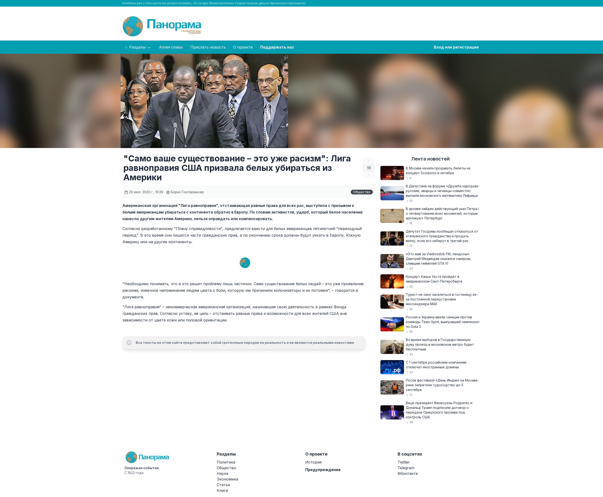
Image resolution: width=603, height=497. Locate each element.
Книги (222, 490)
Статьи (223, 484)
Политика (226, 462)
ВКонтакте (408, 473)
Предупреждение (323, 469)
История (313, 462)
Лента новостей (430, 159)
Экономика (227, 479)
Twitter (404, 462)
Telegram (406, 467)
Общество (362, 192)
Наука (222, 473)
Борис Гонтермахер (187, 192)
